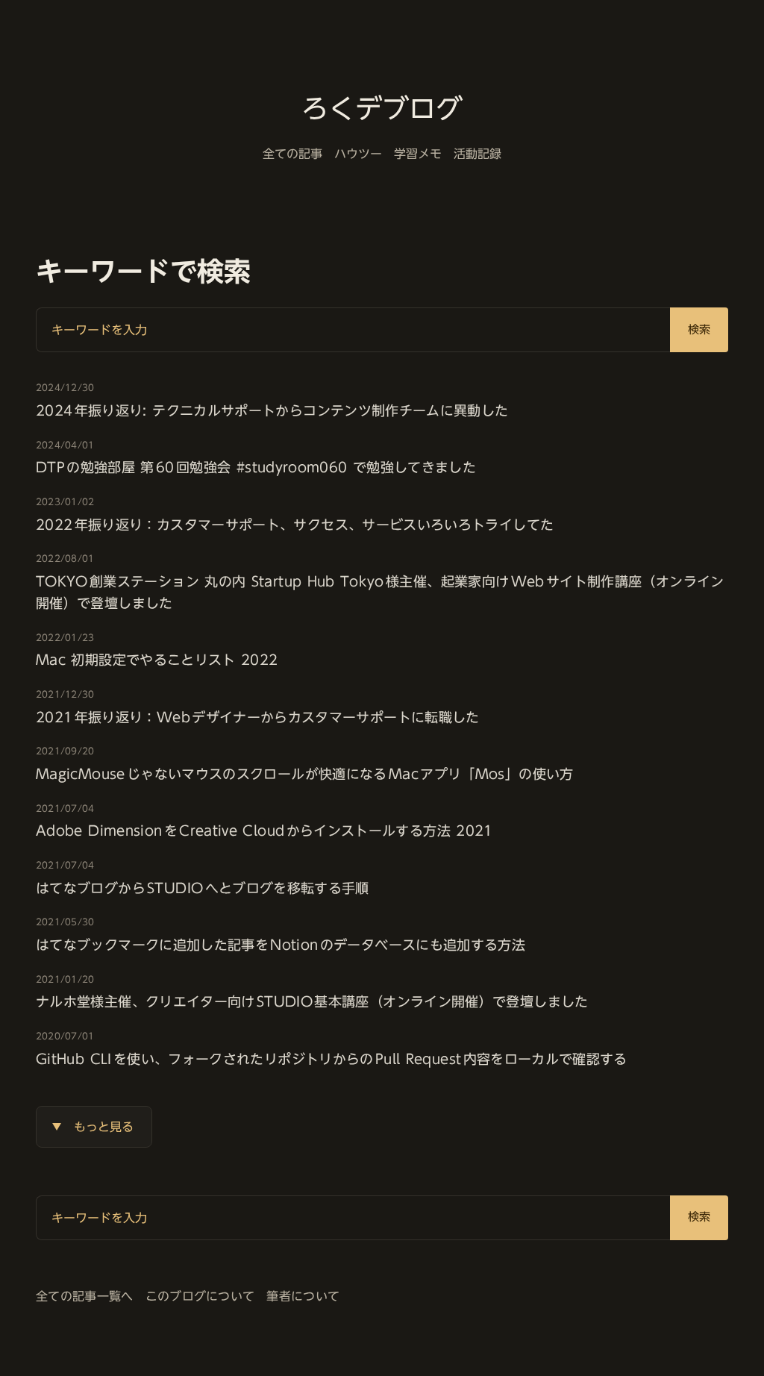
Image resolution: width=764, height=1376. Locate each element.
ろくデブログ (382, 108)
